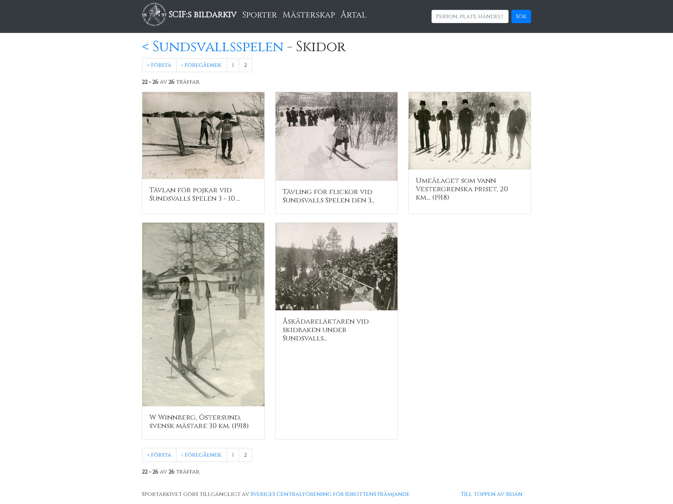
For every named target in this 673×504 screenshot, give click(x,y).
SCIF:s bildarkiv (201, 14)
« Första (159, 65)
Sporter (259, 15)
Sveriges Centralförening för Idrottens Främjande (330, 494)
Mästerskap (309, 15)
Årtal (353, 15)
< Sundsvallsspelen (213, 46)
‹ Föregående (202, 65)
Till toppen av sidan (492, 494)
